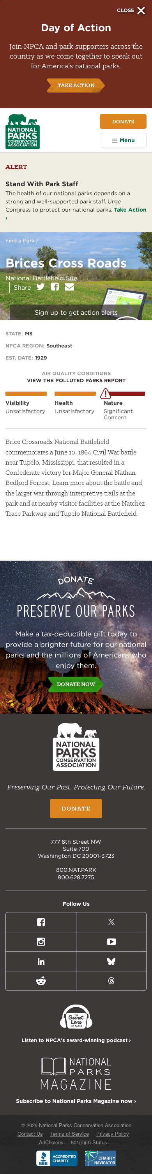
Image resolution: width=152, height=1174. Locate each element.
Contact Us (30, 1133)
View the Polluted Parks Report (76, 380)
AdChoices (51, 1142)
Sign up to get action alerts (76, 312)
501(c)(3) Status (89, 1142)
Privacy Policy (112, 1133)
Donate (123, 121)
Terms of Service (69, 1133)
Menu (127, 140)
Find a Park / (22, 241)
